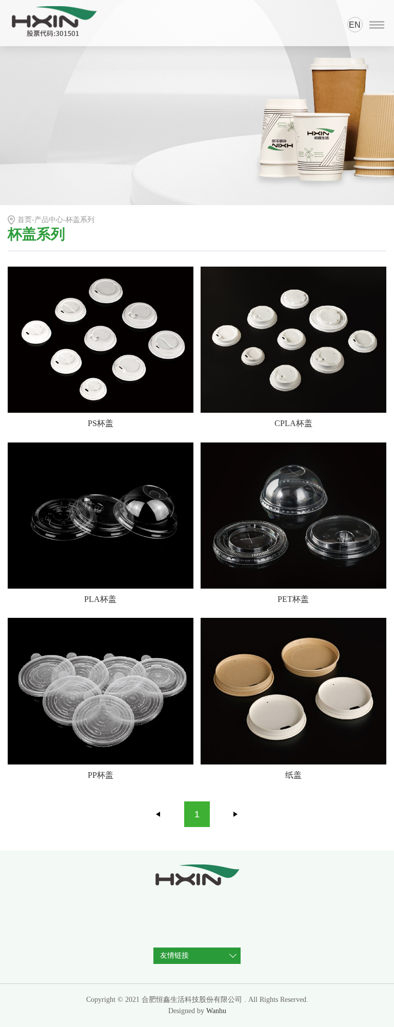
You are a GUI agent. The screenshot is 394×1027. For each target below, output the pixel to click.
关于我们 (25, 196)
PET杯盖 (293, 599)
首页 (17, 67)
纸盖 (293, 775)
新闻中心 (25, 153)
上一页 (158, 814)
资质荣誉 (25, 89)
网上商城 (25, 175)
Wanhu (216, 1011)
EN (355, 25)
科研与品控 (29, 132)
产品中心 (25, 110)
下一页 (235, 814)
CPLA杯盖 (293, 423)
